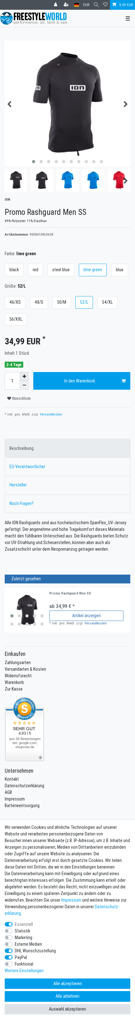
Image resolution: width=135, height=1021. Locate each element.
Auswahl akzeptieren (67, 1009)
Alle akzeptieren (67, 983)
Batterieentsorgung (22, 805)
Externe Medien (28, 944)
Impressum (15, 799)
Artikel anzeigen (86, 615)
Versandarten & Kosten (25, 669)
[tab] (67, 448)
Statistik (22, 931)
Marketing (23, 937)
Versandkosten (50, 414)
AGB (8, 792)
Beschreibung (21, 448)
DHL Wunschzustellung (35, 951)
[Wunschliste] (105, 5)
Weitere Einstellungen (24, 970)
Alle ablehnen (67, 996)
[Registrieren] (67, 5)
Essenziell (24, 924)
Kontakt (12, 779)
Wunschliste (21, 398)
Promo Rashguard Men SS (70, 593)
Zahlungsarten (18, 662)
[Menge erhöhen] (24, 376)
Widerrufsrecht (18, 676)
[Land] (76, 5)
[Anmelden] (56, 5)
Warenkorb (14, 682)
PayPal (21, 957)
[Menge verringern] (24, 385)
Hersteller (18, 485)
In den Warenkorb (79, 381)
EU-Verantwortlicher (27, 466)
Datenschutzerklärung (24, 786)
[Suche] (96, 5)
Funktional (24, 964)
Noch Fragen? (21, 503)
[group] (27, 610)
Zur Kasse (14, 689)
